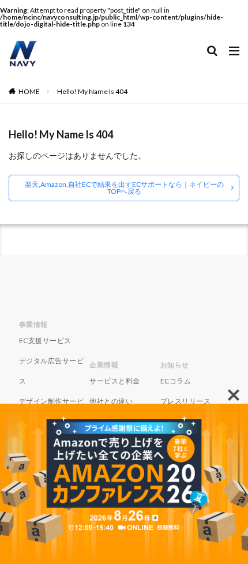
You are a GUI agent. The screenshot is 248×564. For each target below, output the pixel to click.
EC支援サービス (45, 340)
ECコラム (175, 381)
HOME (29, 91)
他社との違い (111, 401)
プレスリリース (185, 401)
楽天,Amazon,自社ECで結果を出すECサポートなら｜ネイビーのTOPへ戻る (124, 187)
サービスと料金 (114, 381)
